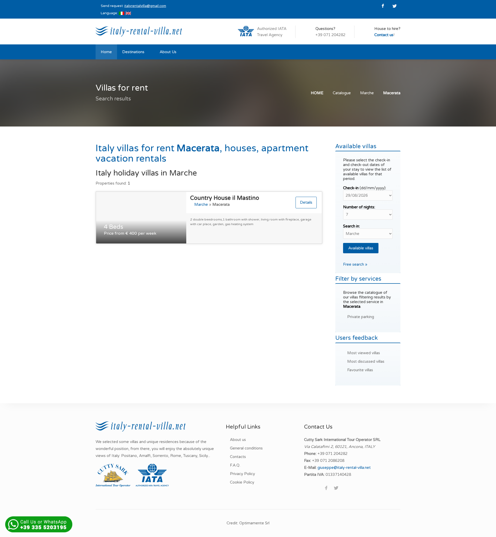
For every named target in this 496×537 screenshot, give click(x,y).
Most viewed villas (363, 353)
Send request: (133, 6)
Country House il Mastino (224, 198)
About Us (168, 52)
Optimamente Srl (254, 523)
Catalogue (342, 93)
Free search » (355, 264)
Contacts (238, 456)
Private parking (360, 316)
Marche (367, 93)
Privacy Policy (242, 473)
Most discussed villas (365, 361)
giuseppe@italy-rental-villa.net (344, 467)
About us (238, 439)
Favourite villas (360, 370)
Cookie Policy (242, 482)
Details (306, 202)
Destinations (133, 52)
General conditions (246, 448)
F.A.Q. (235, 465)
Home (106, 52)
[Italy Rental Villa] (139, 31)
